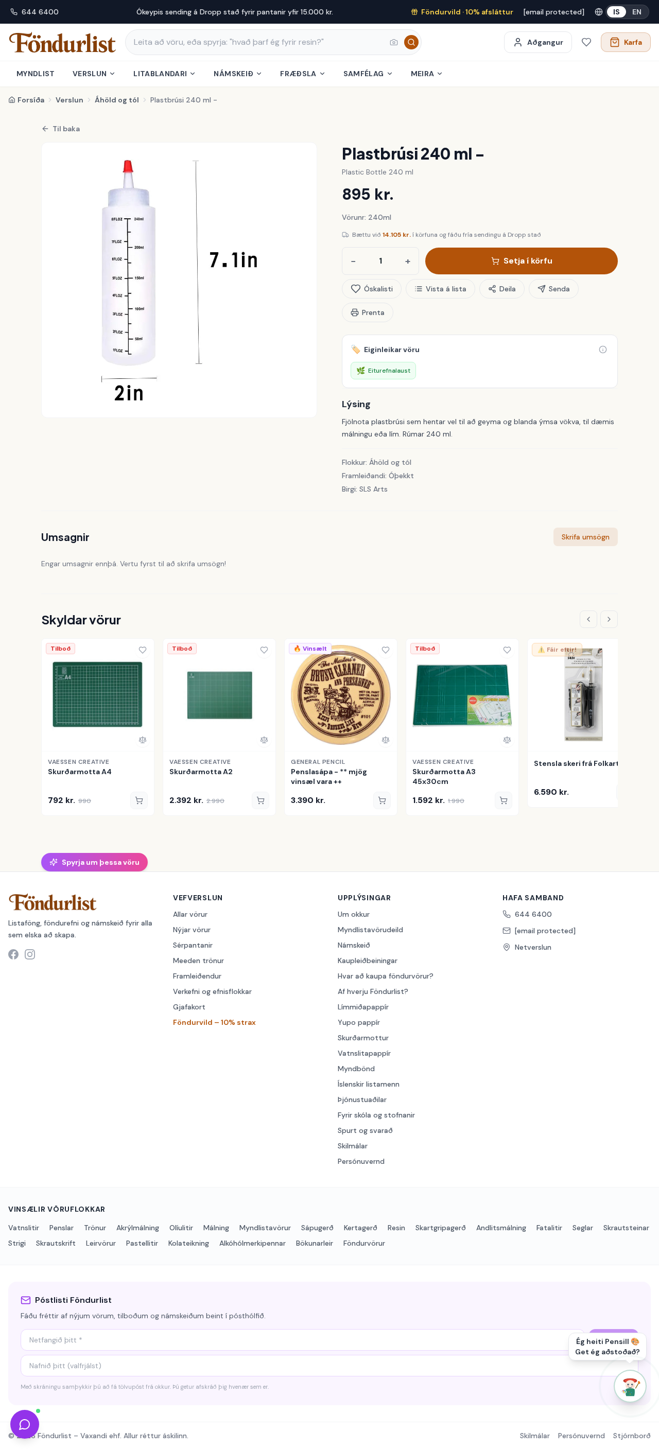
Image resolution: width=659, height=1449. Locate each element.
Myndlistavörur (265, 1227)
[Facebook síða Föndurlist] (13, 954)
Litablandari (160, 73)
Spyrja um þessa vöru (101, 862)
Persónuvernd (361, 1161)
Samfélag (363, 73)
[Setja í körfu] (139, 800)
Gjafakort (189, 1006)
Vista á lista (446, 288)
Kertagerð (360, 1227)
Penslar (61, 1227)
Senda (559, 288)
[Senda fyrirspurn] (24, 1424)
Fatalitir (549, 1227)
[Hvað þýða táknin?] (603, 349)
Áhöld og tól (117, 99)
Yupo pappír (359, 1022)
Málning (216, 1227)
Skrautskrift (56, 1243)
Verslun (90, 73)
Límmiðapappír (363, 1006)
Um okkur (354, 914)
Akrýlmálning (137, 1227)
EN (636, 11)
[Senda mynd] (394, 42)
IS (616, 11)
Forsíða (31, 99)
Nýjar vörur (192, 929)
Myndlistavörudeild (370, 929)
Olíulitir (181, 1227)
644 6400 (40, 11)
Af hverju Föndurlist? (373, 991)
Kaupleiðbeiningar (367, 960)
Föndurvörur (364, 1243)
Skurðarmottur (363, 1037)
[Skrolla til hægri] (609, 619)
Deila (507, 288)
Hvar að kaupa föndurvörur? (385, 976)
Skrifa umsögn (586, 537)
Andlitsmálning (501, 1227)
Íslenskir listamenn (369, 1084)
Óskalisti (378, 288)
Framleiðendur (197, 976)
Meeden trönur (198, 960)
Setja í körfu (528, 260)
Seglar (583, 1227)
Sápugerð (317, 1227)
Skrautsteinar (626, 1227)
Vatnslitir (23, 1227)
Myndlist (35, 73)
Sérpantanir (193, 945)
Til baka (66, 128)
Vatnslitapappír (364, 1053)
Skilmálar (353, 1145)
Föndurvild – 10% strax (214, 1022)
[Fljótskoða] (53, 739)
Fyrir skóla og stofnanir (376, 1115)
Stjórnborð (632, 1435)
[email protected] (554, 11)
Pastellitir (142, 1243)
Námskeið (233, 73)
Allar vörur (190, 914)
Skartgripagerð (440, 1227)
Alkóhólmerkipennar (252, 1243)
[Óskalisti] (586, 42)
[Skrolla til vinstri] (588, 619)
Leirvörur (101, 1243)
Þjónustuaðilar (362, 1099)
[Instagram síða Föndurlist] (30, 954)
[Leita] (411, 42)
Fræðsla (298, 73)
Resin (396, 1227)
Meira (423, 73)
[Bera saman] (142, 739)
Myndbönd (356, 1068)
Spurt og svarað (365, 1130)
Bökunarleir (314, 1243)
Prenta (373, 312)
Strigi (17, 1243)
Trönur (95, 1227)
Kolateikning (188, 1243)
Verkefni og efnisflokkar (212, 991)
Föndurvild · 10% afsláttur (467, 11)
